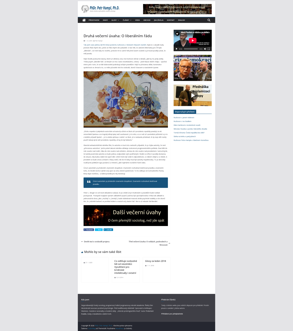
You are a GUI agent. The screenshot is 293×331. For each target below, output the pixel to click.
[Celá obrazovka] (209, 49)
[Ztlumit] (205, 49)
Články (126, 20)
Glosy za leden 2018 (155, 261)
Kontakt (170, 20)
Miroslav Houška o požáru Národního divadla (190, 129)
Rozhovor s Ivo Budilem (182, 121)
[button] (118, 20)
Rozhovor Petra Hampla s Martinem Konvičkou (191, 140)
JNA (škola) (158, 20)
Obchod (146, 20)
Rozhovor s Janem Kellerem (184, 117)
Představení (94, 20)
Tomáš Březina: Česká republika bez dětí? (189, 133)
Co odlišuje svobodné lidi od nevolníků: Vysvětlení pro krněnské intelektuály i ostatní (125, 266)
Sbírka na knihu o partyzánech (185, 136)
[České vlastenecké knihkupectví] (177, 5)
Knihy (105, 20)
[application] (193, 40)
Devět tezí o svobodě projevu (97, 241)
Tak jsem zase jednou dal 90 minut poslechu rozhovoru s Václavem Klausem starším (115, 45)
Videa (137, 20)
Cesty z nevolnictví (94, 314)
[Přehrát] (176, 49)
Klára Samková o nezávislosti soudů (187, 125)
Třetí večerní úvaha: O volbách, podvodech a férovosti (148, 243)
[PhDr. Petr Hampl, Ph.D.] (84, 20)
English (181, 20)
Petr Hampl (98, 41)
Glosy (114, 20)
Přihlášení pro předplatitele (172, 314)
